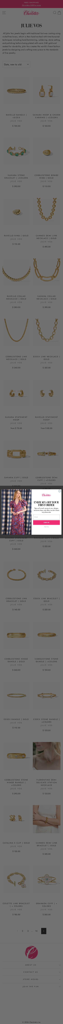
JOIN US (46, 523)
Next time (46, 527)
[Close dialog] (60, 491)
